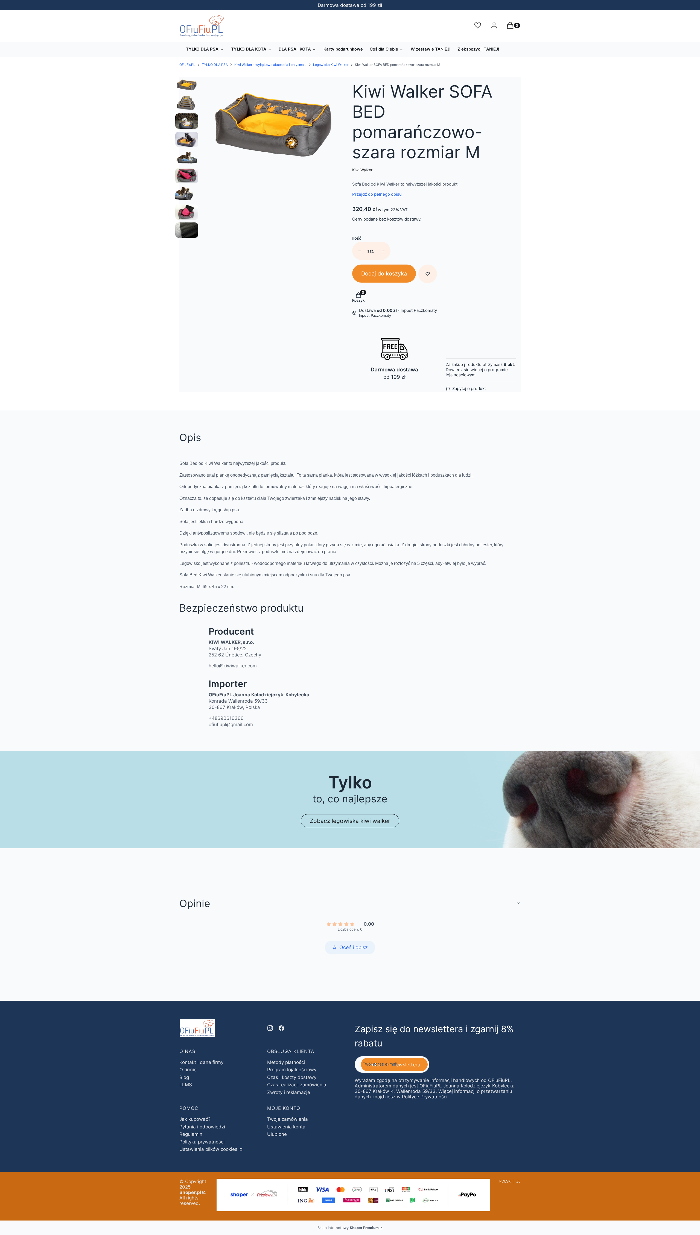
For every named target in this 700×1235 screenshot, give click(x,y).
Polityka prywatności (201, 1142)
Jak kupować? (195, 1119)
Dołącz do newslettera (394, 1064)
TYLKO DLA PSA (215, 65)
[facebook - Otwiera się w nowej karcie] (281, 1028)
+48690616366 (226, 718)
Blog (184, 1077)
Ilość (356, 238)
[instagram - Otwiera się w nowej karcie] (270, 1028)
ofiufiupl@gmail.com (231, 724)
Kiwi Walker (362, 170)
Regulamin (190, 1134)
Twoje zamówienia (287, 1119)
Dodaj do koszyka (384, 273)
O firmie (188, 1069)
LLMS (185, 1084)
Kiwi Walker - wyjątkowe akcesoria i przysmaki (270, 65)
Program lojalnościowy (291, 1069)
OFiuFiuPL (187, 65)
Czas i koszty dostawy (291, 1077)
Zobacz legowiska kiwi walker (350, 820)
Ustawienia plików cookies (209, 1149)
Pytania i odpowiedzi (202, 1127)
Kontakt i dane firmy (201, 1062)
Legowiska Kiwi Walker (330, 65)
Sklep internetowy (348, 1227)
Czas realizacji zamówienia (296, 1084)
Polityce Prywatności (424, 1096)
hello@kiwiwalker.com (233, 665)
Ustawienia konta (286, 1127)
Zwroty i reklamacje (288, 1092)
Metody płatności (286, 1062)
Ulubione (277, 1134)
